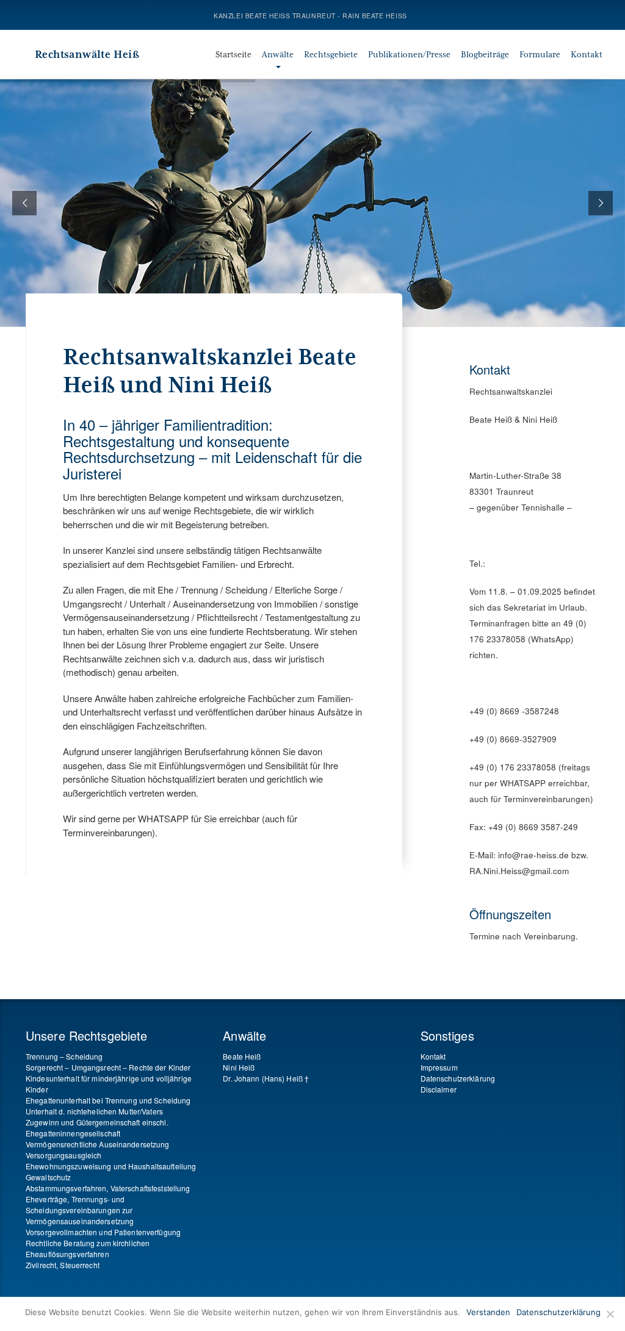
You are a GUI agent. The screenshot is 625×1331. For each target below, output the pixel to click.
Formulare (539, 54)
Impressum (439, 1067)
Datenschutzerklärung (458, 1078)
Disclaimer (439, 1089)
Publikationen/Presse (409, 54)
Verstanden (488, 1312)
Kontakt (586, 54)
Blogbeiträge (485, 54)
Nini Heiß (239, 1067)
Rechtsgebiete (331, 54)
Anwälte (278, 54)
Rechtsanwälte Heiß (87, 54)
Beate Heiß (242, 1056)
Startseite (233, 54)
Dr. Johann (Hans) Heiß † (266, 1078)
